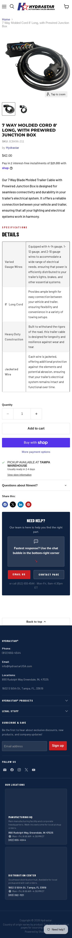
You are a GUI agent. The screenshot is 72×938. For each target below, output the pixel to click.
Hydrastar (12, 147)
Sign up (58, 745)
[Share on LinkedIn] (21, 504)
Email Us (19, 574)
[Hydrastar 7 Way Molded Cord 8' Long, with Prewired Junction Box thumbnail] (8, 109)
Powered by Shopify (36, 931)
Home (6, 19)
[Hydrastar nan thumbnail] (22, 109)
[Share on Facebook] (5, 504)
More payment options (36, 451)
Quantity (7, 404)
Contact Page (49, 574)
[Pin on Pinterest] (28, 504)
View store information (19, 474)
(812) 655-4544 (25, 583)
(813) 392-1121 (16, 895)
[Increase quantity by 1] (36, 413)
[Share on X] (13, 504)
